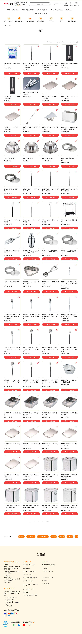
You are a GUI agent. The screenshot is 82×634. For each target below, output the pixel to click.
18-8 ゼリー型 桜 (9, 158)
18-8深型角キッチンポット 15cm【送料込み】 (12, 506)
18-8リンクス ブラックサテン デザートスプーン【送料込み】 (12, 382)
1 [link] (30, 522)
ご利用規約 (45, 568)
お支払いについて (28, 574)
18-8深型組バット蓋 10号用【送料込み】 (31, 445)
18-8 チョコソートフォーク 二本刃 (31, 221)
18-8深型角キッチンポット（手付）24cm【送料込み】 (69, 506)
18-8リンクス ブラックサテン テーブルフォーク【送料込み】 (69, 349)
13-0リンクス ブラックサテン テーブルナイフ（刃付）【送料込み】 (31, 65)
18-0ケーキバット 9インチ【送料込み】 (12, 128)
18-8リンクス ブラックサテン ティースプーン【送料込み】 (31, 349)
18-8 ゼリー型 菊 (47, 158)
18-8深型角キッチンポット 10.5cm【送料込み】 (50, 475)
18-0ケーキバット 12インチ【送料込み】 (50, 97)
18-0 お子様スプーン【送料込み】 (69, 64)
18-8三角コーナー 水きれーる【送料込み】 (69, 381)
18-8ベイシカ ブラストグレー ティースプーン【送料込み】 (31, 316)
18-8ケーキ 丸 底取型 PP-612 (11, 283)
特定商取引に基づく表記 (48, 565)
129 (47, 521)
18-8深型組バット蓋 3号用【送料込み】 (69, 445)
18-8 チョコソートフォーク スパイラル (31, 190)
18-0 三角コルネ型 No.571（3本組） (31, 93)
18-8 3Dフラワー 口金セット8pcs (50, 128)
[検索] (49, 4)
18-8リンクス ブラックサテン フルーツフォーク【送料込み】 (50, 382)
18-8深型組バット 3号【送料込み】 (31, 414)
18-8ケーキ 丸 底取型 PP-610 (49, 252)
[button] (16, 10)
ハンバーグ (30, 536)
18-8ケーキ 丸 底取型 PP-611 (69, 252)
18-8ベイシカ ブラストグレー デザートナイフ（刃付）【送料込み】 (69, 316)
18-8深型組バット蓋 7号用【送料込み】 (31, 475)
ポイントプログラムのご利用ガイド (30, 585)
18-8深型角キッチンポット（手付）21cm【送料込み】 (50, 506)
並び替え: (49, 42)
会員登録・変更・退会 (29, 565)
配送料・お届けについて (29, 571)
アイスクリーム (43, 536)
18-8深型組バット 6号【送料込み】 (50, 414)
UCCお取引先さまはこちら (30, 595)
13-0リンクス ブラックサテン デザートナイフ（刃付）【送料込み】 (50, 65)
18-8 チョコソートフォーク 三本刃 (12, 221)
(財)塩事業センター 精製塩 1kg (12, 64)
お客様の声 (26, 592)
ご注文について (27, 568)
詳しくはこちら (8, 582)
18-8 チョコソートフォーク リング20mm (69, 190)
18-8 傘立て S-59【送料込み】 (69, 221)
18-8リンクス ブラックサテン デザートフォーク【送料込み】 (31, 382)
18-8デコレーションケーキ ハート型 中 (31, 283)
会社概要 (44, 580)
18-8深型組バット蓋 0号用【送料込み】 (12, 445)
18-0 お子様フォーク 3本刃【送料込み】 (12, 97)
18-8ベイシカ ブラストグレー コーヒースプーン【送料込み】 (69, 283)
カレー (54, 536)
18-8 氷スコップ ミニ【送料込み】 (12, 252)
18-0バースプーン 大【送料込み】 (31, 128)
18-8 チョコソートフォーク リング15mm (50, 190)
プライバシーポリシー (48, 571)
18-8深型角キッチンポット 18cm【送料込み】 (31, 506)
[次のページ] (52, 521)
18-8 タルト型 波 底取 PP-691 (69, 159)
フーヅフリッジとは (47, 577)
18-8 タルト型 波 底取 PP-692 (12, 190)
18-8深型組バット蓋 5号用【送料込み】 (12, 475)
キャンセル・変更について (30, 578)
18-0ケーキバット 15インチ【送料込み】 (69, 97)
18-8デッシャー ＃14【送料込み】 (50, 283)
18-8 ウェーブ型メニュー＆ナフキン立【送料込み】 (69, 128)
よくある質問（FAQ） (29, 589)
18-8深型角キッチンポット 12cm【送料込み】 (69, 475)
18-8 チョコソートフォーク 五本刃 (50, 221)
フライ (70, 536)
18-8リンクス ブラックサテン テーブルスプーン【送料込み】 (50, 349)
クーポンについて (28, 581)
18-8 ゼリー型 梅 (28, 158)
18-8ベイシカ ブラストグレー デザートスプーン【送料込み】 (50, 316)
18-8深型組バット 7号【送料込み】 (69, 414)
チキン (62, 536)
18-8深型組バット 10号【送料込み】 (12, 414)
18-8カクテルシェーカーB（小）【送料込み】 (31, 252)
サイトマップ (45, 584)
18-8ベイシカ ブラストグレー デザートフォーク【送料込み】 (12, 349)
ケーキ (21, 536)
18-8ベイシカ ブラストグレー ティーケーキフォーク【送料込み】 (12, 316)
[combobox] (40, 4)
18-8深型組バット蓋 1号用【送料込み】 (50, 445)
